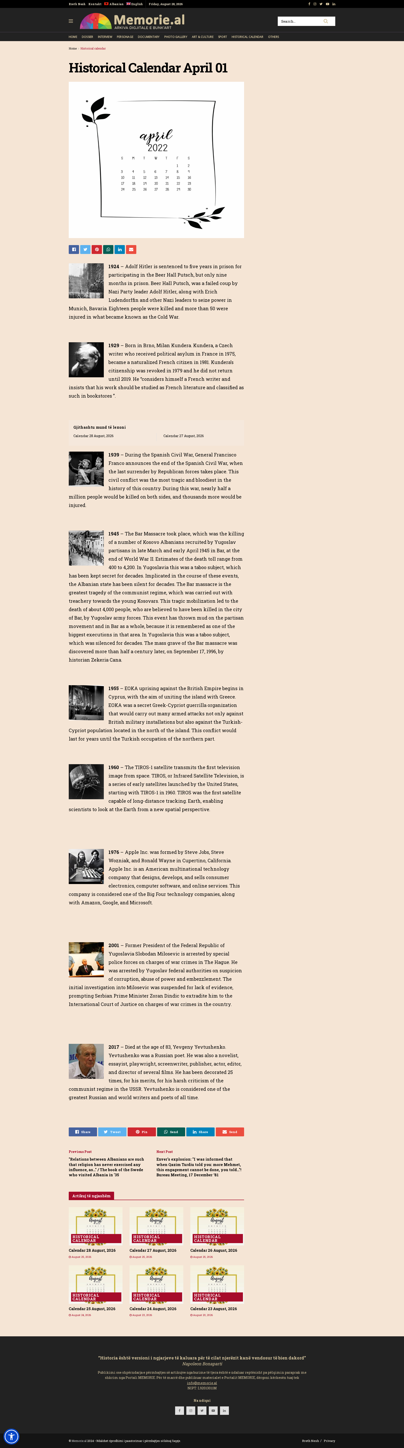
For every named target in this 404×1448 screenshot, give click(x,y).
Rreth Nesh (77, 4)
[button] (11, 1436)
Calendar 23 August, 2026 (213, 1308)
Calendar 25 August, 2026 (92, 1308)
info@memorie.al (202, 1383)
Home (73, 37)
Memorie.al (79, 1441)
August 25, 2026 (81, 1257)
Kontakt (94, 4)
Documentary (149, 37)
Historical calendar (247, 37)
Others (273, 37)
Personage (125, 37)
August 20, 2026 (202, 1315)
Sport (222, 37)
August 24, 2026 (81, 1315)
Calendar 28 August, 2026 (93, 436)
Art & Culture (202, 37)
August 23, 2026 (142, 1315)
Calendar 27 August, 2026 (183, 436)
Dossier (87, 37)
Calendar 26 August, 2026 (213, 1250)
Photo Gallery (175, 37)
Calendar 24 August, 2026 (153, 1308)
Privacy (329, 1441)
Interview (105, 37)
